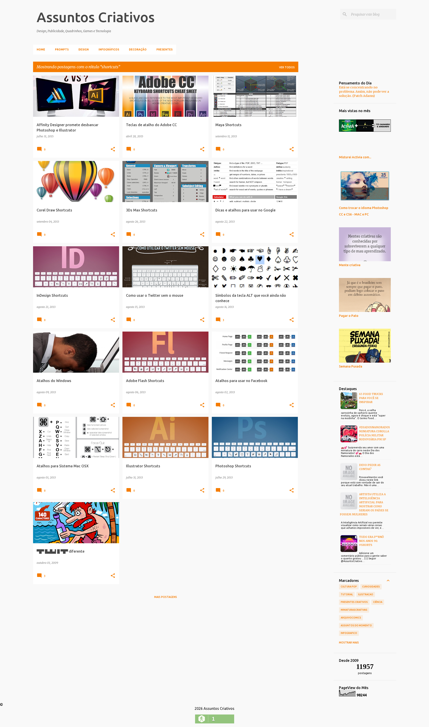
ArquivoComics (351, 617)
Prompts (62, 49)
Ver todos (287, 67)
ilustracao (365, 594)
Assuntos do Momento (356, 625)
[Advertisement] (316, 143)
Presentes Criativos (354, 602)
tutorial (347, 594)
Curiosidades (371, 586)
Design (83, 49)
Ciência (377, 602)
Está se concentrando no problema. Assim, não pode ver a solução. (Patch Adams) (364, 91)
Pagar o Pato (348, 316)
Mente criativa (349, 265)
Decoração (138, 49)
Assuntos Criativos (96, 17)
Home (41, 49)
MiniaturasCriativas (354, 609)
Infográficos (109, 49)
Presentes (164, 49)
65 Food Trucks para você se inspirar (371, 398)
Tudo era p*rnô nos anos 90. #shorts (371, 541)
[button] (113, 149)
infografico (349, 633)
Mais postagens (165, 596)
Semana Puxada (350, 366)
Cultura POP (349, 586)
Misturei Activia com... (355, 157)
